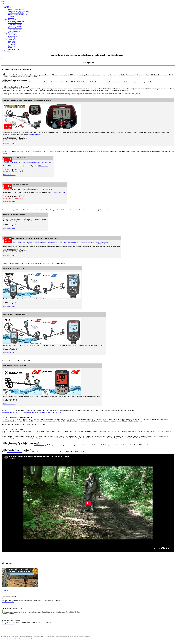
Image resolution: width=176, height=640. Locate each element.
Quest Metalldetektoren (15, 29)
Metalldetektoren (9, 8)
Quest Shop (11, 46)
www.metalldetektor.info (14, 452)
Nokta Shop (11, 44)
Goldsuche (11, 16)
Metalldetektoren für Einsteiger (17, 9)
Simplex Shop (12, 41)
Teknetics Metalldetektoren (16, 21)
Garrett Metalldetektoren (15, 24)
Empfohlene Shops (9, 33)
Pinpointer (11, 18)
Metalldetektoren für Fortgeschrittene (18, 11)
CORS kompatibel (35, 134)
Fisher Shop (11, 38)
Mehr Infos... (5, 590)
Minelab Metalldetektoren (15, 26)
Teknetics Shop (12, 36)
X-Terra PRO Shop (13, 49)
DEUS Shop (11, 34)
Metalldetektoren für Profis (16, 13)
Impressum (7, 51)
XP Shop (10, 47)
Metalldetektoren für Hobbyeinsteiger (13, 412)
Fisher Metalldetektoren (15, 23)
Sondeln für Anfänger (40, 445)
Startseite (7, 6)
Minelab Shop (12, 42)
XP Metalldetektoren (14, 31)
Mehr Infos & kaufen (9, 143)
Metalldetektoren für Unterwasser (17, 14)
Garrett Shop (11, 39)
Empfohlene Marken (10, 19)
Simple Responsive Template (13, 638)
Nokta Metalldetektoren (15, 28)
